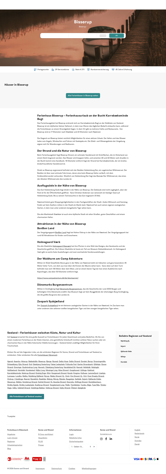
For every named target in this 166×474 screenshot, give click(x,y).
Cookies (72, 468)
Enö (30, 364)
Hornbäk (21, 370)
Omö (67, 376)
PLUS (40, 441)
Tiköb (67, 385)
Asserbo (17, 361)
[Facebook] (106, 438)
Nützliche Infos (75, 438)
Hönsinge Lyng (51, 370)
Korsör (69, 373)
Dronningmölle (99, 361)
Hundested (30, 370)
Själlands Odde (94, 379)
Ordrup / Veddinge (15, 379)
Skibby (19, 382)
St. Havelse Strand (58, 382)
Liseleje (102, 373)
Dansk (137, 444)
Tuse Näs (95, 385)
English (137, 430)
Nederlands (139, 433)
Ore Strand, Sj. (76, 376)
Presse (41, 445)
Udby (14, 388)
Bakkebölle (32, 361)
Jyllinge (83, 370)
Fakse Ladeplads (58, 364)
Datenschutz (56, 468)
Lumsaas (11, 376)
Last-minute (12, 438)
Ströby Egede (12, 385)
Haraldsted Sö (69, 367)
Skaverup (11, 382)
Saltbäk (78, 379)
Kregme (76, 373)
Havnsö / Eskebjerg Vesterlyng (50, 367)
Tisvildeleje (75, 385)
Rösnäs (62, 379)
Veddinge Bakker (38, 388)
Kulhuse (84, 373)
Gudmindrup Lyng (29, 367)
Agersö (10, 361)
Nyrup (46, 376)
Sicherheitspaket (76, 441)
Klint (49, 373)
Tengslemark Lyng (57, 385)
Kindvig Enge (41, 373)
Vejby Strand (65, 388)
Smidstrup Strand (29, 382)
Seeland (14, 337)
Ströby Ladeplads (26, 385)
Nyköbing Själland (35, 376)
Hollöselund (12, 370)
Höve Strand (63, 370)
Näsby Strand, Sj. (57, 376)
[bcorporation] (45, 460)
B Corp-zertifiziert (45, 434)
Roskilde (42, 379)
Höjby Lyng (40, 370)
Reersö (27, 379)
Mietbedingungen (89, 468)
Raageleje (70, 379)
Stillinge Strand (81, 382)
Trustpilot (11, 416)
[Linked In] (111, 438)
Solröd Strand (44, 382)
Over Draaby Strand (95, 376)
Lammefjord (93, 373)
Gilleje (123, 357)
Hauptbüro (42, 438)
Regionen (11, 441)
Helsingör (95, 367)
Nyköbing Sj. (125, 341)
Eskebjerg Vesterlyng (41, 364)
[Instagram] (101, 438)
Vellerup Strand (52, 388)
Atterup (24, 361)
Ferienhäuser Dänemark (47, 355)
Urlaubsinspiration (14, 445)
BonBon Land (60, 232)
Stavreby (70, 382)
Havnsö (79, 367)
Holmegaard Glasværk (62, 246)
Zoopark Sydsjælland (49, 305)
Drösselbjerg (12, 364)
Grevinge (17, 367)
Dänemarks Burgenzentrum (71, 289)
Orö (85, 376)
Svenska (138, 441)
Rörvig (55, 379)
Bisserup (41, 361)
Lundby (18, 376)
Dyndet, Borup (87, 361)
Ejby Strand (23, 364)
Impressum (40, 468)
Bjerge (48, 361)
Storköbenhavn (94, 382)
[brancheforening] (15, 460)
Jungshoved (74, 370)
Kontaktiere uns (106, 434)
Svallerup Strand (42, 385)
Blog (9, 448)
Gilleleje (97, 364)
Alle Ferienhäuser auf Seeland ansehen (26, 396)
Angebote (11, 434)
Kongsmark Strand (59, 373)
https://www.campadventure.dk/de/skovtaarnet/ (57, 278)
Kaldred (91, 370)
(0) (117, 35)
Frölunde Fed (70, 364)
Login (71, 434)
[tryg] (37, 460)
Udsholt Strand (24, 388)
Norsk (137, 437)
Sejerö (84, 379)
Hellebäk (86, 367)
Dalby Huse (63, 361)
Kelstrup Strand (28, 373)
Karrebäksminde (14, 373)
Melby (25, 376)
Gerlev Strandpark (85, 364)
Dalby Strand (74, 361)
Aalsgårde (82, 388)
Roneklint (34, 379)
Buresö (55, 361)
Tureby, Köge (86, 385)
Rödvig (49, 379)
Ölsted (74, 388)
